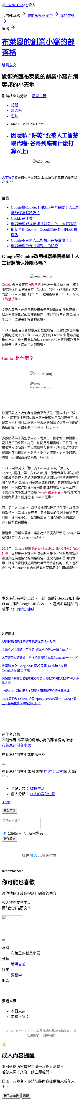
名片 (14, 116)
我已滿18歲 (11, 1096)
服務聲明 (49, 1035)
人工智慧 (8, 177)
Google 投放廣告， (51, 492)
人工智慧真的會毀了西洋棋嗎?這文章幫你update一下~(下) (40, 657)
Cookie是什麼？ (23, 218)
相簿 (14, 105)
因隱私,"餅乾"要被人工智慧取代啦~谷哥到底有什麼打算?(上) (44, 143)
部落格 (16, 110)
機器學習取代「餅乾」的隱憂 (34, 246)
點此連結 (27, 609)
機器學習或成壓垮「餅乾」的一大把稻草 (44, 224)
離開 (26, 1096)
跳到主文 (9, 65)
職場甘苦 (39, 96)
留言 (59, 771)
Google (6, 284)
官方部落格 (33, 284)
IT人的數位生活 (42, 794)
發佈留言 (9, 839)
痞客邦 (49, 771)
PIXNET (21, 1031)
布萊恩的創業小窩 (16, 745)
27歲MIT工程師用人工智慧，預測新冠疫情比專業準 (35, 691)
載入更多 (9, 811)
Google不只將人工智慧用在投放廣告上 (42, 240)
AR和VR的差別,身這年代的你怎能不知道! (29, 641)
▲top (6, 802)
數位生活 (37, 788)
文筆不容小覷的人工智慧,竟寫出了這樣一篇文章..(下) (37, 649)
